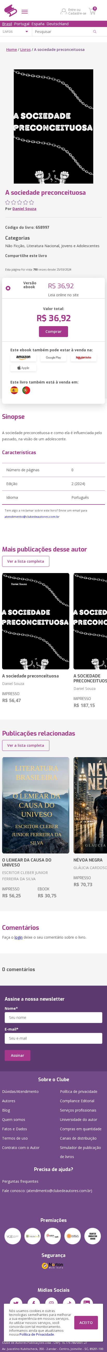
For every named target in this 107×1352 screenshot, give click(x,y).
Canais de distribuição (78, 1138)
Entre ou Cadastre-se (77, 11)
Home (11, 49)
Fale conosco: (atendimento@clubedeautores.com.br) (47, 1190)
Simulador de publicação (80, 1152)
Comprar (53, 331)
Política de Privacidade (36, 1334)
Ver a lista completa (25, 561)
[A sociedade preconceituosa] (35, 621)
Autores (8, 1100)
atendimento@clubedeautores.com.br (32, 517)
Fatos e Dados (14, 1128)
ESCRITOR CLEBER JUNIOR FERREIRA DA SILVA (25, 875)
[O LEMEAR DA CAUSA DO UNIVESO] (35, 805)
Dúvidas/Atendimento (20, 1091)
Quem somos (13, 1119)
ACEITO (86, 1322)
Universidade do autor (78, 1119)
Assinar (17, 1055)
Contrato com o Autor (20, 1147)
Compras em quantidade (81, 1128)
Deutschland (57, 23)
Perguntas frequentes (20, 1181)
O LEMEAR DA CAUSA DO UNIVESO (26, 862)
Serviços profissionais (78, 1110)
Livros (25, 49)
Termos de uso (15, 1138)
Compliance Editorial (77, 1100)
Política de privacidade (78, 1091)
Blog (6, 1110)
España (37, 23)
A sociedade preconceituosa (30, 676)
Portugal (21, 23)
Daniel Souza (24, 208)
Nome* (11, 1008)
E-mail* (11, 1029)
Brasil (7, 23)
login (19, 937)
